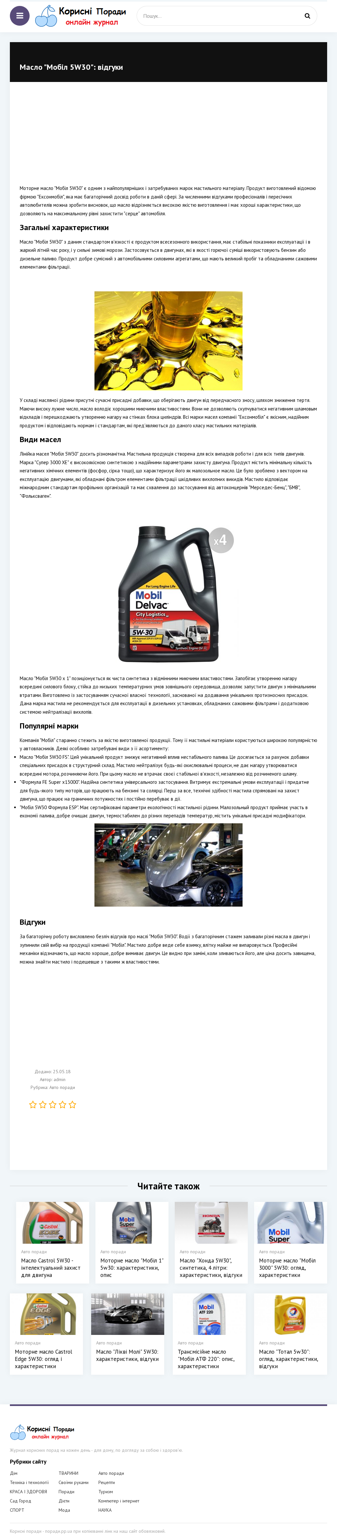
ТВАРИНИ (68, 1473)
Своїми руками (74, 1482)
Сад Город (20, 1501)
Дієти (64, 1501)
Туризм (105, 1492)
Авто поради (62, 1087)
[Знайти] (307, 15)
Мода (64, 1510)
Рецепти (106, 1482)
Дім (13, 1473)
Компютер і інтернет (118, 1501)
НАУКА (105, 1510)
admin (59, 1079)
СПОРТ (17, 1510)
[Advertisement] (168, 138)
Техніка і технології (29, 1482)
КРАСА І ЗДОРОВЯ (28, 1492)
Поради (66, 1492)
